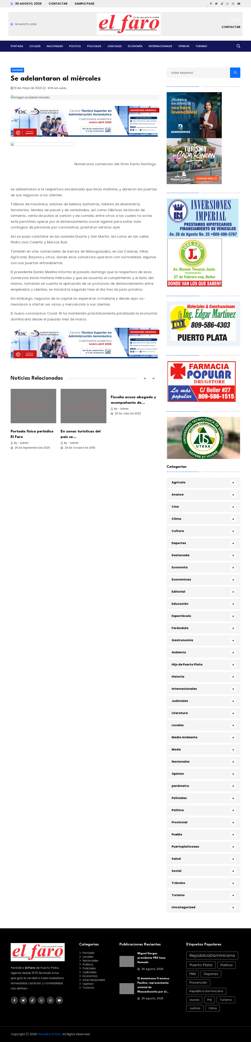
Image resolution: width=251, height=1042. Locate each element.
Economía (135, 46)
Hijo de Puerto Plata (187, 664)
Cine (175, 507)
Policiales (94, 46)
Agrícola (178, 482)
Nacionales (55, 46)
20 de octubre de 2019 (79, 448)
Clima (176, 519)
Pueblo (177, 834)
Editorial (178, 592)
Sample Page (84, 3)
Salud (176, 859)
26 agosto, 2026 (152, 969)
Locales (34, 46)
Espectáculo (181, 616)
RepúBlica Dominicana (206, 991)
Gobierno (179, 652)
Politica (75, 46)
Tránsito (178, 883)
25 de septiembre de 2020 (32, 448)
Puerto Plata (200, 965)
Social (176, 871)
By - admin (21, 443)
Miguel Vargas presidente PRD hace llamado (151, 958)
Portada (17, 46)
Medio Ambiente (184, 737)
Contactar (58, 3)
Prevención (198, 982)
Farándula (180, 628)
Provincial (179, 822)
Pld (209, 1000)
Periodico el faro (49, 1034)
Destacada (180, 555)
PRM (192, 974)
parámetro (180, 786)
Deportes (179, 543)
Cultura (178, 531)
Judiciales (114, 46)
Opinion (183, 46)
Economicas (181, 579)
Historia (178, 676)
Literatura (180, 713)
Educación (180, 604)
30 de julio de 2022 (127, 413)
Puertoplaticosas (185, 846)
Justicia (194, 1008)
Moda (176, 749)
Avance (178, 494)
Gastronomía (182, 640)
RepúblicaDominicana (212, 955)
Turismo (201, 46)
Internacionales (160, 46)
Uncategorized (183, 907)
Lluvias (194, 1000)
